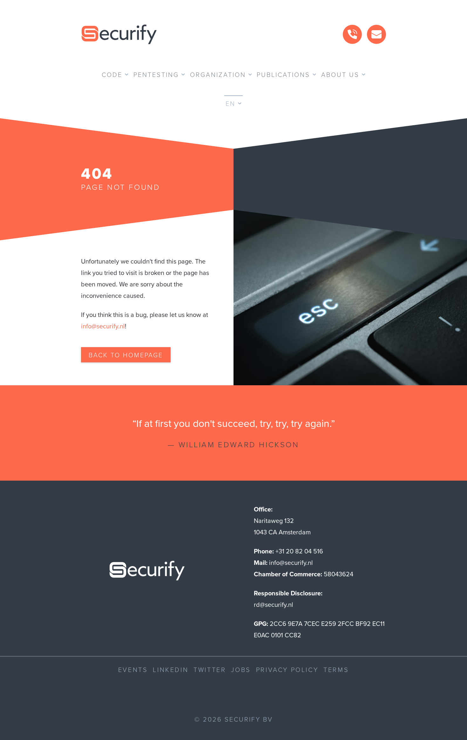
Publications (283, 74)
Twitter (209, 669)
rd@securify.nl (273, 604)
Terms (336, 669)
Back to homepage (126, 354)
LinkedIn (170, 669)
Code (112, 74)
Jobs (241, 669)
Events (133, 669)
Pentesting (156, 74)
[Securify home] (147, 572)
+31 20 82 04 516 (299, 551)
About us (340, 74)
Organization (218, 74)
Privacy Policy (287, 669)
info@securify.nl (103, 326)
